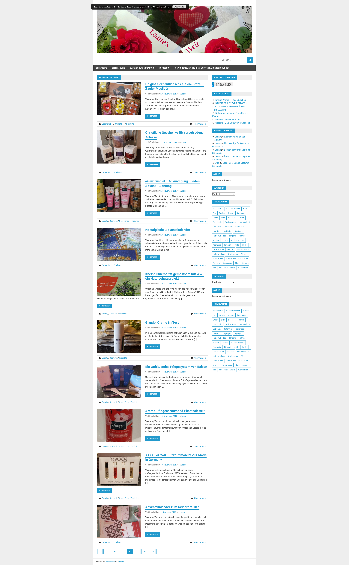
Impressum (164, 68)
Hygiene (232, 236)
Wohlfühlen (243, 268)
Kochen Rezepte (237, 240)
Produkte (130, 124)
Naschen (230, 249)
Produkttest (218, 258)
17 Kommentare (199, 446)
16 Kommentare (199, 124)
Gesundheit (245, 222)
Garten (241, 218)
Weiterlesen (152, 116)
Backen (246, 208)
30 (115, 551)
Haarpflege (239, 227)
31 (122, 551)
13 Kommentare (199, 542)
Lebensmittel (107, 124)
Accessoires (218, 208)
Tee (214, 268)
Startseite (101, 68)
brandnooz (241, 213)
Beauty (105, 221)
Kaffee (242, 236)
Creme (215, 218)
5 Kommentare (200, 498)
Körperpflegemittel (231, 245)
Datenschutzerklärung (142, 68)
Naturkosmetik (243, 249)
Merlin (121, 562)
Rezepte (216, 263)
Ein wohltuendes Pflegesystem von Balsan (176, 367)
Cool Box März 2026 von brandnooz (232, 123)
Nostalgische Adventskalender (167, 230)
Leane (183, 94)
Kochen (225, 240)
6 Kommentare (200, 402)
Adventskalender (233, 208)
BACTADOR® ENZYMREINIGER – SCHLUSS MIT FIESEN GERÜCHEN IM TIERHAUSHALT (230, 106)
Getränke (217, 227)
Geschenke (217, 222)
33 (137, 551)
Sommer (245, 263)
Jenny (218, 136)
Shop (237, 263)
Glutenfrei (227, 227)
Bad (214, 213)
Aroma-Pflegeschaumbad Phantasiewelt (175, 411)
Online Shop (120, 124)
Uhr (220, 268)
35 (152, 551)
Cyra (217, 163)
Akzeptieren (179, 7)
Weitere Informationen (161, 7)
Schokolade (227, 263)
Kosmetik (114, 221)
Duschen (232, 218)
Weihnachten (229, 268)
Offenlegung (118, 68)
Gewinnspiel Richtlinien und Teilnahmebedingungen (202, 68)
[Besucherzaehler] (222, 86)
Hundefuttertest (219, 236)
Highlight (227, 231)
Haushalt (217, 231)
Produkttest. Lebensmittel (237, 258)
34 (145, 551)
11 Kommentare (199, 172)
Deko (223, 218)
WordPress (110, 562)
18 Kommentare (199, 221)
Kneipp (216, 240)
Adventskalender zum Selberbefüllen (172, 507)
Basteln (222, 213)
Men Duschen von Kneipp (227, 119)
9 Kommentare (200, 265)
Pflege (243, 254)
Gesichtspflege (231, 222)
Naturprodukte (219, 254)
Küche (244, 245)
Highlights (238, 231)
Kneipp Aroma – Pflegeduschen (230, 100)
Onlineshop (233, 254)
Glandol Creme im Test (162, 322)
